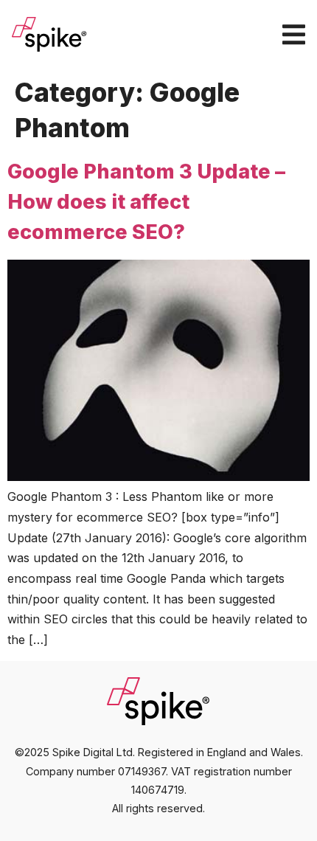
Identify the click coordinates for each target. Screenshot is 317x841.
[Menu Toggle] (293, 34)
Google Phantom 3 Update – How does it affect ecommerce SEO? (146, 201)
